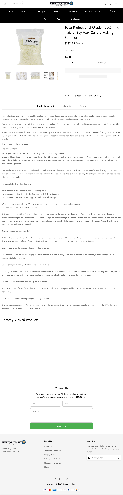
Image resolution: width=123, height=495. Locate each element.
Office (110, 11)
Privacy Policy (49, 454)
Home (10, 11)
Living (40, 11)
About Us (48, 446)
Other (59, 19)
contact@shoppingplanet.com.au (50, 397)
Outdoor (71, 11)
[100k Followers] (63, 479)
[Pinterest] (56, 479)
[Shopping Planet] (61, 4)
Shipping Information (52, 463)
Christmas (75, 19)
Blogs (46, 467)
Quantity (68, 57)
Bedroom (25, 11)
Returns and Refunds (52, 458)
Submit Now (62, 426)
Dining (55, 11)
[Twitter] (67, 479)
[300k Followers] (60, 479)
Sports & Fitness (91, 11)
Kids (45, 19)
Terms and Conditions (52, 450)
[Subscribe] (118, 458)
